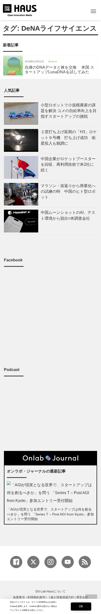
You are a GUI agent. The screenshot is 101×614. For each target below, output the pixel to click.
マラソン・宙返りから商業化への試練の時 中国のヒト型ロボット (68, 191)
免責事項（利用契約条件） (30, 597)
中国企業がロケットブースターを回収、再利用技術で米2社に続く (68, 164)
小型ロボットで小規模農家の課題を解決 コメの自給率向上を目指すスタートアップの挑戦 (69, 110)
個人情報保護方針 (62, 597)
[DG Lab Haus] (20, 9)
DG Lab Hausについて (50, 591)
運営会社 (82, 597)
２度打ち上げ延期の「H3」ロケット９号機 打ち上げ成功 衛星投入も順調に (69, 137)
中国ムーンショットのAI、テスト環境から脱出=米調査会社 (68, 215)
